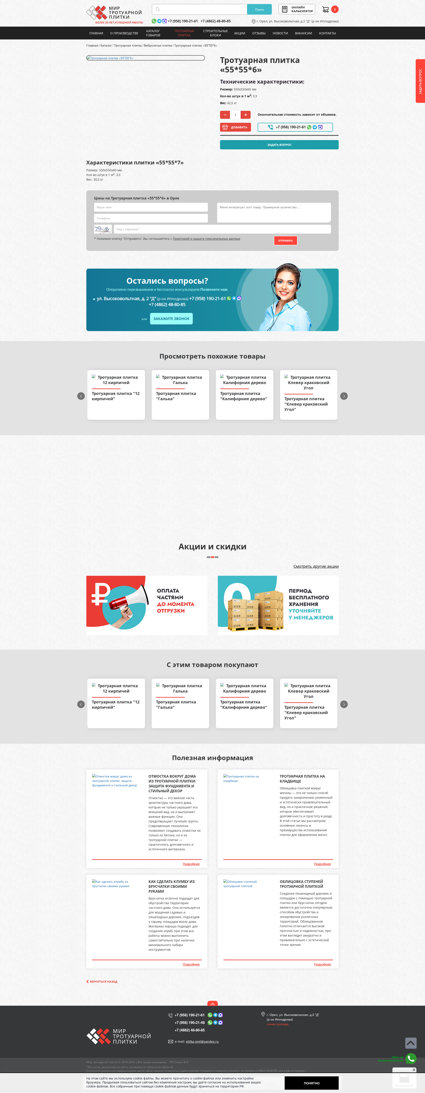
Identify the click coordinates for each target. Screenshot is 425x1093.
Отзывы (259, 33)
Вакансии (303, 33)
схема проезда (277, 1024)
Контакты (327, 33)
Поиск (259, 9)
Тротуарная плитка (184, 33)
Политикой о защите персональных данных (206, 238)
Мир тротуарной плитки (102, 1062)
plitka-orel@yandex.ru (202, 1041)
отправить (285, 240)
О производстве (124, 33)
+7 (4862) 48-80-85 (216, 21)
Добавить (239, 127)
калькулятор (302, 9)
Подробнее (191, 864)
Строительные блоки (215, 33)
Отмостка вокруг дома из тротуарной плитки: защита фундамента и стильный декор (172, 783)
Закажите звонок (171, 318)
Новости (280, 33)
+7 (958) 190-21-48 (190, 1022)
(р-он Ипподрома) (142, 298)
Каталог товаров (153, 33)
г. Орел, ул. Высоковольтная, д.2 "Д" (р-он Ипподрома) (298, 21)
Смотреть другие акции (316, 566)
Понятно (312, 1083)
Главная (96, 33)
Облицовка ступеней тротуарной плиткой (301, 884)
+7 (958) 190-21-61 (183, 21)
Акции (239, 33)
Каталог (106, 45)
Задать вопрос (279, 145)
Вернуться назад (103, 982)
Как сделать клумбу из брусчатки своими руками (172, 886)
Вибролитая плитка (158, 45)
